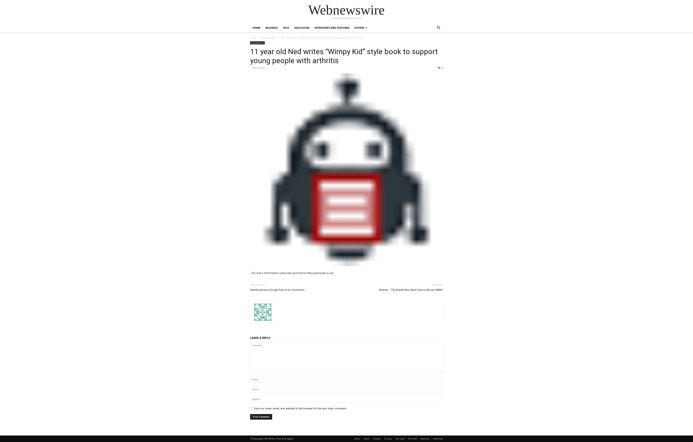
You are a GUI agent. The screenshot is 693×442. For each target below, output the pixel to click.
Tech (286, 27)
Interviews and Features (331, 27)
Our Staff (399, 438)
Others (359, 27)
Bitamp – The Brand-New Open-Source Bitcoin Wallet (411, 289)
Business (271, 27)
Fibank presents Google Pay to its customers (277, 289)
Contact (377, 438)
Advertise (425, 438)
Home (256, 27)
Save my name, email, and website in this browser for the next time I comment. (300, 408)
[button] (438, 28)
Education (301, 27)
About (357, 438)
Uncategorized (267, 37)
